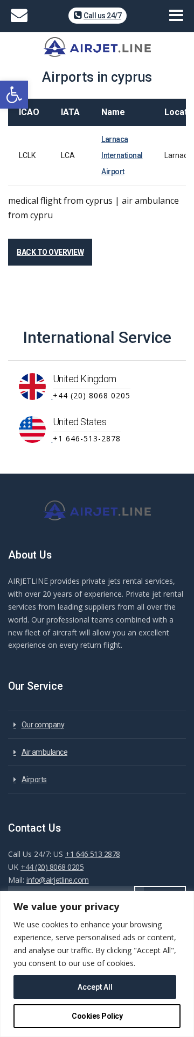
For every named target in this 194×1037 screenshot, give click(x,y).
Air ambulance (45, 752)
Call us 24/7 (102, 15)
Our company (43, 724)
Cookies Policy (97, 1016)
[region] (97, 964)
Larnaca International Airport (122, 155)
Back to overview (50, 252)
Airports (34, 779)
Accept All (95, 987)
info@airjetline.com (57, 880)
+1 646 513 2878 (92, 854)
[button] (14, 95)
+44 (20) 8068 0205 (52, 867)
